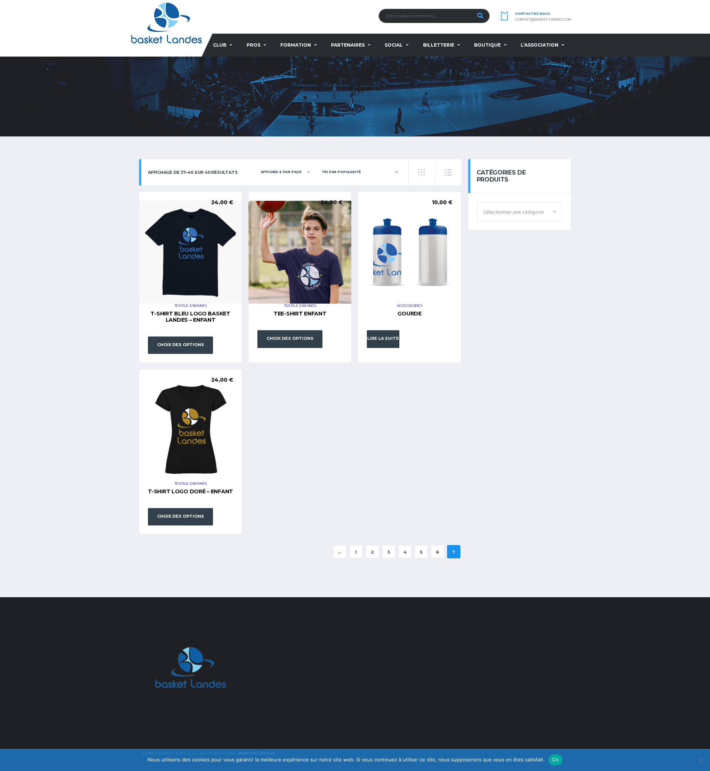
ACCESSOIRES (409, 305)
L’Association (539, 45)
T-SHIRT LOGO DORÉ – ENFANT (190, 491)
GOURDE (409, 313)
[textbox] (519, 212)
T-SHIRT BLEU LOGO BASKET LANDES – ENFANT (190, 316)
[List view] (448, 172)
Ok (555, 759)
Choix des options (180, 344)
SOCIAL (394, 45)
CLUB (219, 45)
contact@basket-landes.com (543, 19)
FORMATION (295, 45)
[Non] (700, 760)
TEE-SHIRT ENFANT (300, 313)
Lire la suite (383, 338)
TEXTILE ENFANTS (191, 305)
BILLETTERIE (438, 45)
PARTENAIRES (348, 45)
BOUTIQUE (487, 45)
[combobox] (519, 212)
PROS (253, 45)
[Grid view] (421, 172)
